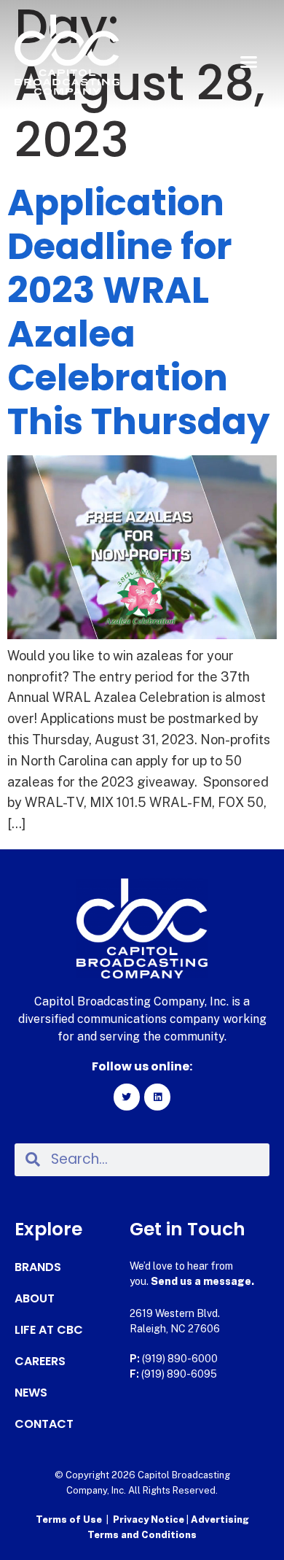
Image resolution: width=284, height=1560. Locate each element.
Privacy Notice (149, 1519)
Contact (44, 1424)
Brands (38, 1267)
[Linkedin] (157, 1097)
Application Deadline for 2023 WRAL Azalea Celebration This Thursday (138, 312)
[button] (249, 62)
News (31, 1393)
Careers (40, 1361)
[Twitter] (127, 1097)
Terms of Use (69, 1519)
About (35, 1298)
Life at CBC (49, 1330)
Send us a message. (202, 1281)
